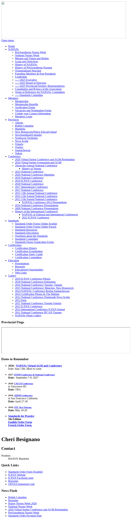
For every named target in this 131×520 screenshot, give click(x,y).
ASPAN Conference (23, 395)
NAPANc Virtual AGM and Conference (39, 365)
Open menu (7, 40)
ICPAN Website (17, 474)
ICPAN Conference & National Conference (34, 374)
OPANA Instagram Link (21, 484)
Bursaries (13, 481)
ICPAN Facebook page (20, 477)
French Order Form (20, 425)
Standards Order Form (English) (25, 471)
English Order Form (20, 422)
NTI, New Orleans (23, 407)
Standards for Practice (21, 416)
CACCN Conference (23, 383)
